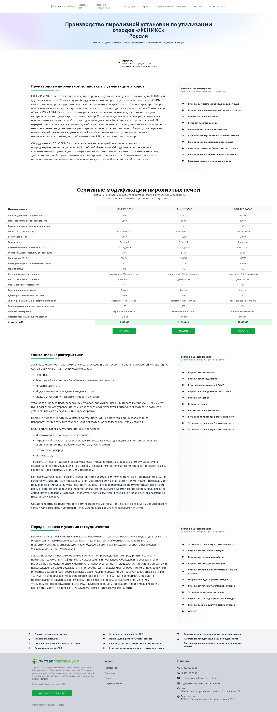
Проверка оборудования (103, 6)
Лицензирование (164, 6)
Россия (197, 6)
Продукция (129, 6)
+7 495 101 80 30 (218, 6)
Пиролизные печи (121, 43)
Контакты (182, 6)
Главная (96, 43)
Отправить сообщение (52, 693)
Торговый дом (83, 6)
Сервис (145, 6)
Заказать (124, 330)
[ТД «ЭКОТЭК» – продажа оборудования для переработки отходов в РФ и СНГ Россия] (63, 6)
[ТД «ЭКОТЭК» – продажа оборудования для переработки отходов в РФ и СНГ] (66, 661)
